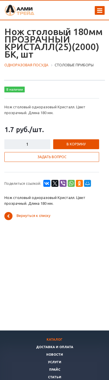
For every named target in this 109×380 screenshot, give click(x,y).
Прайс (54, 369)
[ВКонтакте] (46, 183)
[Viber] (63, 183)
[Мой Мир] (87, 183)
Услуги (54, 362)
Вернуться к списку (33, 216)
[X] (54, 183)
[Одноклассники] (79, 183)
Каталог (54, 339)
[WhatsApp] (71, 183)
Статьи (54, 377)
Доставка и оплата (54, 347)
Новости (54, 354)
